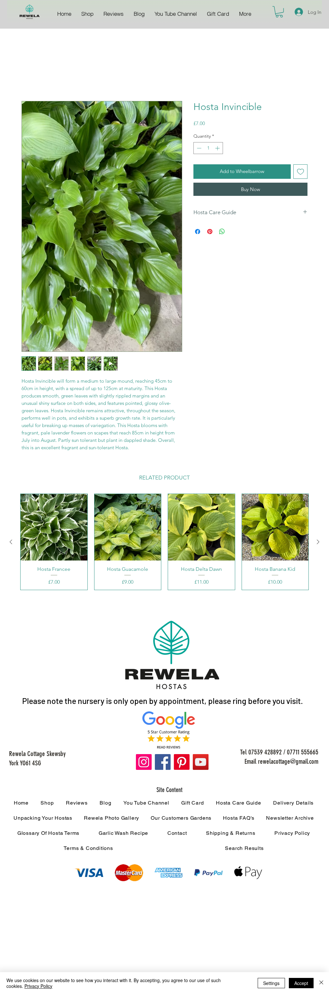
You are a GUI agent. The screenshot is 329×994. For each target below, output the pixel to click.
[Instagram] (144, 763)
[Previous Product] (11, 543)
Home (29, 79)
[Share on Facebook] (197, 232)
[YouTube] (201, 763)
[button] (279, 11)
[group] (164, 542)
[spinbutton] (208, 149)
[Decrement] (198, 149)
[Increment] (218, 149)
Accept (301, 983)
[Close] (321, 983)
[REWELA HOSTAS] (29, 12)
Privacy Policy (38, 986)
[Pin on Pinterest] (210, 232)
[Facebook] (163, 763)
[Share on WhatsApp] (222, 232)
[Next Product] (318, 543)
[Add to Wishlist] (300, 172)
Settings (271, 983)
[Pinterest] (182, 763)
